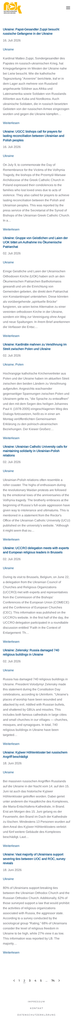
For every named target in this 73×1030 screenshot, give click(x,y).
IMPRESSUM (36, 1001)
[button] (68, 8)
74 (53, 980)
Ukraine (8, 49)
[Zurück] (14, 980)
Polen (19, 364)
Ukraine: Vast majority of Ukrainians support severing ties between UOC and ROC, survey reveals (34, 859)
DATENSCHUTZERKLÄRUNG (36, 1014)
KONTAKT (36, 1008)
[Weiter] (59, 980)
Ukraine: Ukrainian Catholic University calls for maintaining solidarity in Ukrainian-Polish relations (35, 451)
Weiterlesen (11, 123)
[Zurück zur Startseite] (12, 8)
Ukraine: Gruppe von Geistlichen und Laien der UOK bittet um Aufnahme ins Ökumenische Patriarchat (35, 242)
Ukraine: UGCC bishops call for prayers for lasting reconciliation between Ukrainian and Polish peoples (33, 136)
